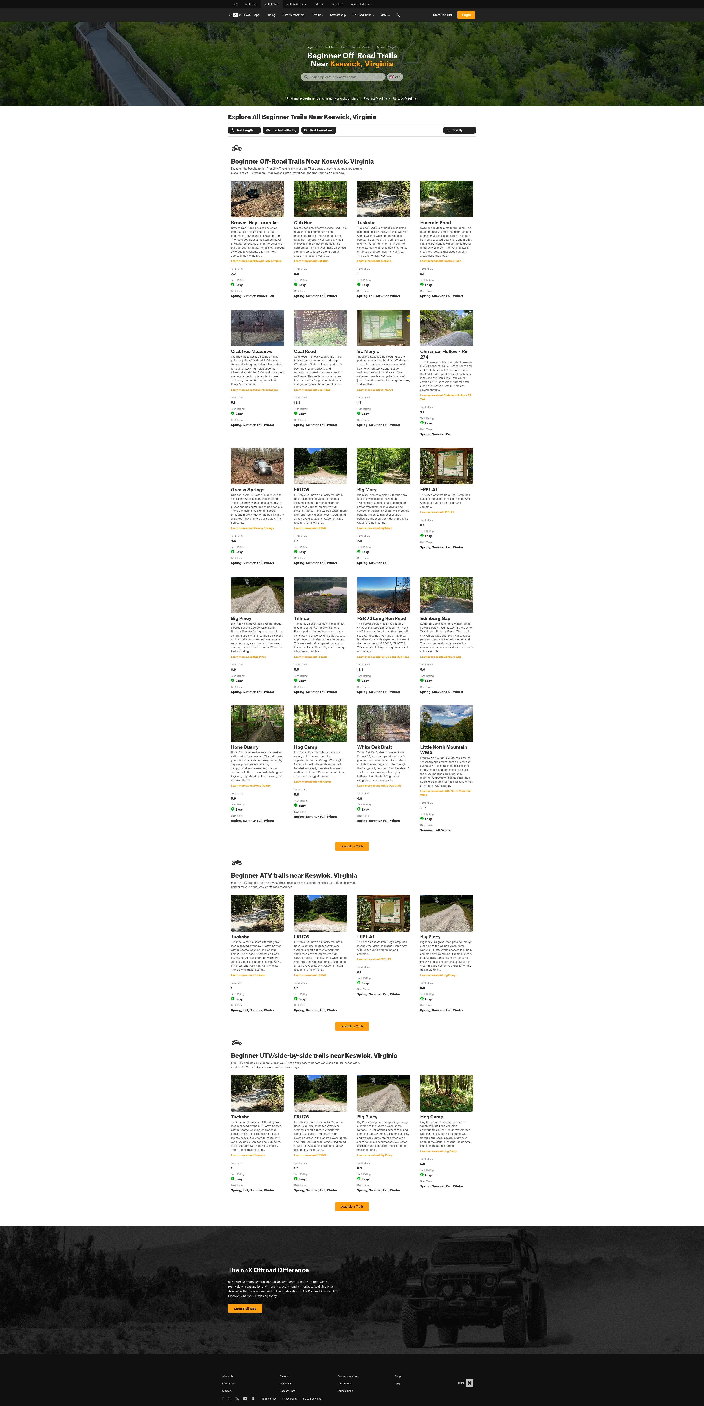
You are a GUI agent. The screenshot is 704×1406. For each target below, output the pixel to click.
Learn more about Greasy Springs (257, 507)
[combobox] (346, 77)
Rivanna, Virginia (375, 98)
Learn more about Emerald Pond (446, 240)
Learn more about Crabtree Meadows (257, 373)
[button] (244, 130)
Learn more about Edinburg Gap (446, 636)
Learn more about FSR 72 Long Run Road (383, 636)
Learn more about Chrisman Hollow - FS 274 (446, 373)
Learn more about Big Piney (257, 636)
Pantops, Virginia (404, 98)
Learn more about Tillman (320, 636)
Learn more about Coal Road (320, 373)
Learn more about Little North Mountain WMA (446, 769)
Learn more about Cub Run (320, 240)
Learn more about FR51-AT (446, 507)
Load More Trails (352, 846)
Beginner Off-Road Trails (321, 47)
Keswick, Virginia (346, 98)
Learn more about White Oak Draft (383, 769)
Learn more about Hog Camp (320, 769)
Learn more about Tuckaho (383, 240)
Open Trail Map (245, 1308)
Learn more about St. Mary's (383, 373)
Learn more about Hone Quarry (257, 769)
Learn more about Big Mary (383, 507)
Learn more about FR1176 (320, 507)
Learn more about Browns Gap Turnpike (257, 240)
